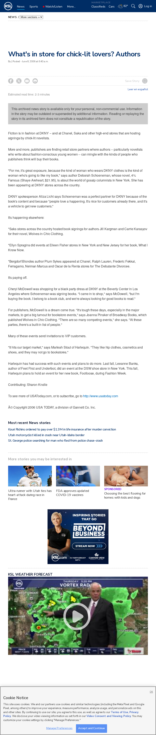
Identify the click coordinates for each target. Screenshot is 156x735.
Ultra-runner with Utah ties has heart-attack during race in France (30, 495)
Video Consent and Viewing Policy (109, 716)
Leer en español (138, 89)
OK (151, 691)
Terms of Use (119, 712)
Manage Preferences (59, 728)
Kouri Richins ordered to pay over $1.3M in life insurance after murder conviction (62, 429)
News (12, 17)
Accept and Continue (91, 728)
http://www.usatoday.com (100, 396)
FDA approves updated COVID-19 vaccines (72, 493)
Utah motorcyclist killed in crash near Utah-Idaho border (46, 435)
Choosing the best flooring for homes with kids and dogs (125, 495)
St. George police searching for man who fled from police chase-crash (55, 440)
